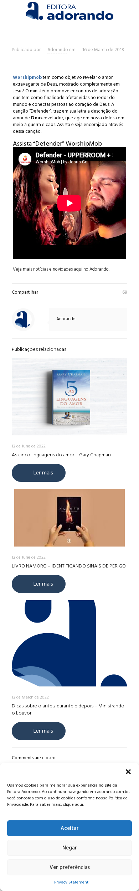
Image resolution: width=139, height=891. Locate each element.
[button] (128, 771)
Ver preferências (70, 867)
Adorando (57, 50)
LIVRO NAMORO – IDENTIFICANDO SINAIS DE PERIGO (69, 566)
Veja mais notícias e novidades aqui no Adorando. (61, 269)
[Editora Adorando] (69, 11)
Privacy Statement (71, 882)
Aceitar (70, 828)
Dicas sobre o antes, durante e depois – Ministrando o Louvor (68, 709)
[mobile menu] (129, 11)
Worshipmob (27, 77)
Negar (69, 847)
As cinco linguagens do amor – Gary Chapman (61, 455)
